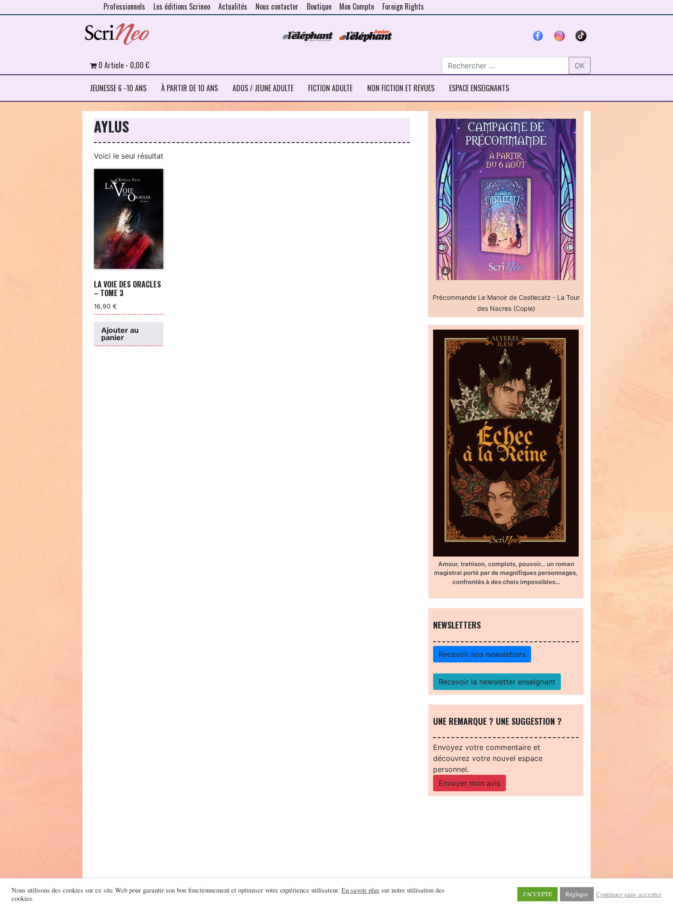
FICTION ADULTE (330, 88)
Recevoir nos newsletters (482, 654)
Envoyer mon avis (469, 783)
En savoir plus (361, 890)
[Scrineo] (116, 30)
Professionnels (124, 6)
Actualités (232, 6)
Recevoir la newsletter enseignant (497, 681)
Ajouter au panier (120, 333)
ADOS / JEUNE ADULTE (263, 88)
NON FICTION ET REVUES (400, 88)
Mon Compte (356, 6)
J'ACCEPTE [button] (537, 894)
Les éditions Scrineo (181, 6)
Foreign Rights (403, 6)
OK (580, 65)
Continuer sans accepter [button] (629, 894)
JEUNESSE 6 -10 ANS (118, 88)
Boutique (319, 6)
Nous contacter (277, 6)
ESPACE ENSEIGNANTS (479, 88)
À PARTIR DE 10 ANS (189, 88)
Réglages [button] (576, 894)
